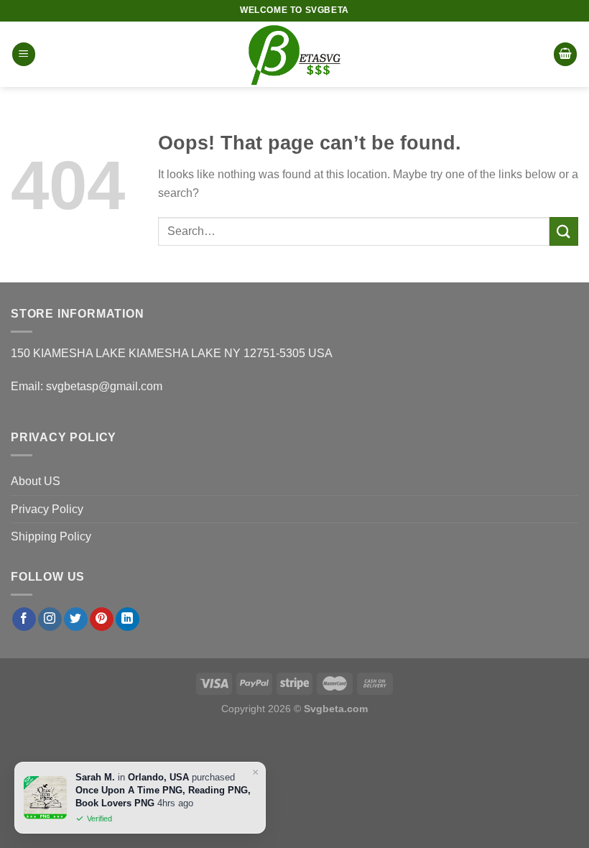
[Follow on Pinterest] (101, 619)
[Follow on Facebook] (24, 619)
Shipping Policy (51, 536)
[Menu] (23, 54)
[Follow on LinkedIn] (127, 619)
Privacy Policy (47, 509)
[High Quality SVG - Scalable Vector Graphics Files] (294, 54)
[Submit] (563, 231)
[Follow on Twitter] (76, 619)
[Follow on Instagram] (50, 619)
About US (35, 481)
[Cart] (565, 54)
